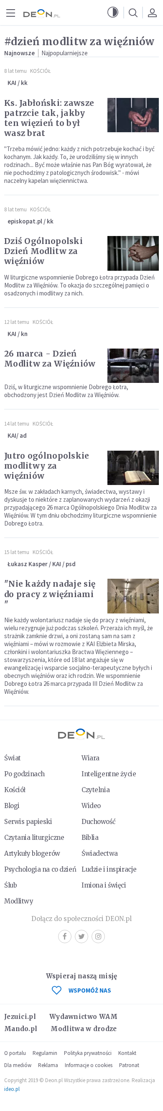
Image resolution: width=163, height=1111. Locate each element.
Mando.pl (20, 1029)
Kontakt (127, 1053)
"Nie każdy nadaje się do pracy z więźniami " (49, 594)
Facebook (64, 936)
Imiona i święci (104, 885)
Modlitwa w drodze (84, 1029)
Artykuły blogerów (32, 853)
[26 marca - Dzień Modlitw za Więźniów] (133, 366)
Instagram (98, 936)
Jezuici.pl (20, 1017)
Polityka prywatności (88, 1053)
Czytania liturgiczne (34, 838)
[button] (113, 12)
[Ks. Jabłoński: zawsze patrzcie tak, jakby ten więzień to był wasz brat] (133, 115)
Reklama (48, 1065)
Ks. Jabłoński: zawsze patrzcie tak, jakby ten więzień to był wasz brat (49, 118)
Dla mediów (17, 1065)
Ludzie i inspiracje (109, 869)
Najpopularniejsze (64, 53)
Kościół (40, 70)
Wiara (90, 758)
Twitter (81, 936)
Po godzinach (24, 774)
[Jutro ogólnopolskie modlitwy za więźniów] (133, 468)
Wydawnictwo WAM (83, 1017)
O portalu (15, 1053)
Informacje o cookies (88, 1065)
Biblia (90, 838)
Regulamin (45, 1053)
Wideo (91, 806)
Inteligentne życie (109, 774)
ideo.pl (12, 1089)
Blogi (12, 806)
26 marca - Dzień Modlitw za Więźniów (50, 359)
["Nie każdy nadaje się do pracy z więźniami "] (133, 596)
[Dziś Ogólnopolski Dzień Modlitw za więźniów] (133, 253)
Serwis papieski (28, 822)
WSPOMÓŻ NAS (90, 990)
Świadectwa (100, 853)
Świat (12, 758)
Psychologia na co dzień (40, 869)
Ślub (10, 885)
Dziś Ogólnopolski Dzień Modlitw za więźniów (43, 251)
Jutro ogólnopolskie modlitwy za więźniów (46, 466)
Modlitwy (18, 901)
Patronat (129, 1065)
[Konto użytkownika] (152, 12)
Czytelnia (96, 790)
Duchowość (98, 822)
